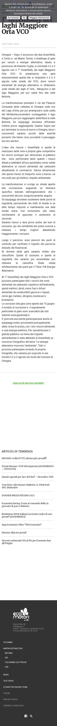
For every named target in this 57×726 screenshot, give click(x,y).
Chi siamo (8, 642)
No (24, 18)
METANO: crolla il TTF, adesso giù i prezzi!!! (24, 458)
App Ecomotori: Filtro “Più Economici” (22, 524)
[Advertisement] (25, 421)
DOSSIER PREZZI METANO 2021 (18, 495)
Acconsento (13, 18)
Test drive (8, 681)
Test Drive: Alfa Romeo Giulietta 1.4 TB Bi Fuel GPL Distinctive (25, 486)
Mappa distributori (12, 648)
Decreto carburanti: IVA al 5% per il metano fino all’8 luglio (26, 542)
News (6, 675)
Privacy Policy (10, 699)
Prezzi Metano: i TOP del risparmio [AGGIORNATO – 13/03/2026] (28, 467)
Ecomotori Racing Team (15, 687)
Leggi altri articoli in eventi (28, 383)
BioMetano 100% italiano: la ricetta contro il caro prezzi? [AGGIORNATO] (27, 515)
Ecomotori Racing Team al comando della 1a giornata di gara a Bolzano (25, 505)
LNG (6, 667)
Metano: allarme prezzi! (14, 532)
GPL (6, 658)
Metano (9, 653)
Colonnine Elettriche (16, 662)
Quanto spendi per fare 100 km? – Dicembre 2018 (27, 477)
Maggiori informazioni (39, 18)
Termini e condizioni (13, 706)
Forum (6, 693)
